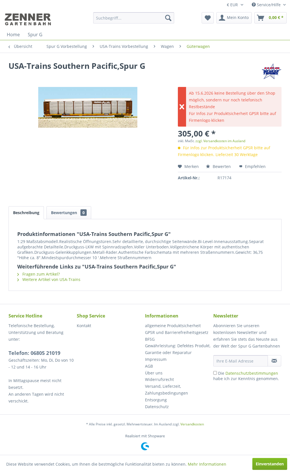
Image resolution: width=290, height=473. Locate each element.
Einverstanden (270, 463)
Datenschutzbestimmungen (251, 373)
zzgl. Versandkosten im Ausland (220, 141)
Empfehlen (255, 166)
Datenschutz (157, 406)
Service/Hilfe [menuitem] (269, 4)
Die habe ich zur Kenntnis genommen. (246, 375)
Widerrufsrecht (159, 379)
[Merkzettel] (208, 18)
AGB (149, 366)
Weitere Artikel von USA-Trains (50, 279)
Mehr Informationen (207, 464)
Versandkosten (192, 424)
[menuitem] (133, 18)
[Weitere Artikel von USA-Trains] (272, 71)
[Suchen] (168, 18)
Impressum (156, 359)
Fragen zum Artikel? (40, 274)
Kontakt (84, 325)
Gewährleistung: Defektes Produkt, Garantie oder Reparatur (177, 349)
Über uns (154, 373)
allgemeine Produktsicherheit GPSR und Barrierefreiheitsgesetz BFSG (176, 332)
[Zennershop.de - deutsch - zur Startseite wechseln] (28, 19)
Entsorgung (156, 399)
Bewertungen (68, 212)
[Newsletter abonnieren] (274, 361)
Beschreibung (26, 212)
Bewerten (222, 166)
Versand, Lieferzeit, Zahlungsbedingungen (166, 389)
